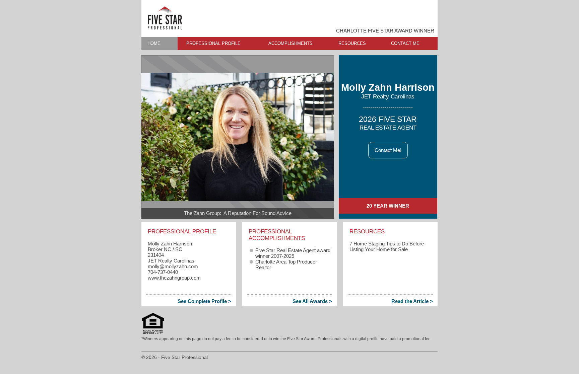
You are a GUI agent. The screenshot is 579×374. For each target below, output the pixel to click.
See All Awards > (312, 301)
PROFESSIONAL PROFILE (213, 43)
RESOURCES (352, 43)
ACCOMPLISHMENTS (290, 43)
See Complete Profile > (204, 301)
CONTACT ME (405, 43)
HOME (153, 43)
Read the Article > (412, 301)
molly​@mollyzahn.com (173, 266)
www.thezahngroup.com (174, 278)
